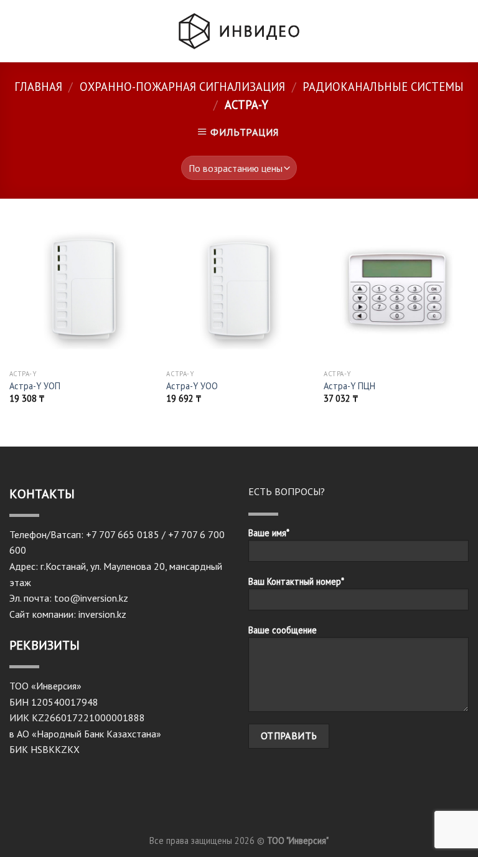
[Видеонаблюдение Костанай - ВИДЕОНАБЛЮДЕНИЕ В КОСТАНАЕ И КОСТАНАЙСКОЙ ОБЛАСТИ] (239, 31)
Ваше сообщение (282, 630)
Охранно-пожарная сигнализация (182, 86)
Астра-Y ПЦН (349, 386)
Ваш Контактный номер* (296, 581)
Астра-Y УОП (34, 386)
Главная (38, 86)
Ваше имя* (268, 533)
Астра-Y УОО (192, 386)
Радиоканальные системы (383, 86)
